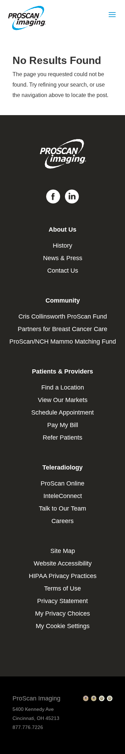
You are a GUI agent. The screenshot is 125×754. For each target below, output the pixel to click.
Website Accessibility (63, 563)
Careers (62, 521)
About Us (62, 229)
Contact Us (62, 270)
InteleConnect (62, 495)
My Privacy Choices (62, 613)
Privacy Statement (62, 600)
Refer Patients (62, 437)
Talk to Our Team (62, 508)
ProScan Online (62, 483)
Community (62, 300)
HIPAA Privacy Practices (63, 575)
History (62, 245)
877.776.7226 (27, 727)
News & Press (62, 258)
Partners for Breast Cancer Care (62, 329)
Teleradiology (62, 467)
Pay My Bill (62, 425)
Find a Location (62, 387)
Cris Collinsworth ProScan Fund (62, 316)
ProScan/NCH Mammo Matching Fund (62, 341)
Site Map (62, 550)
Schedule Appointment (62, 412)
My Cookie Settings (63, 626)
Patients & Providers (62, 371)
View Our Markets (63, 399)
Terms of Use (62, 588)
